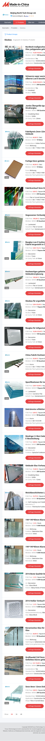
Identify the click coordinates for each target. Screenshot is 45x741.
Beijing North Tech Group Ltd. (23, 13)
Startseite (7, 22)
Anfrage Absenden (34, 68)
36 (16, 714)
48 (21, 714)
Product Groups (11, 34)
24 (12, 714)
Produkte (21, 22)
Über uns (31, 22)
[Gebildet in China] (16, 4)
